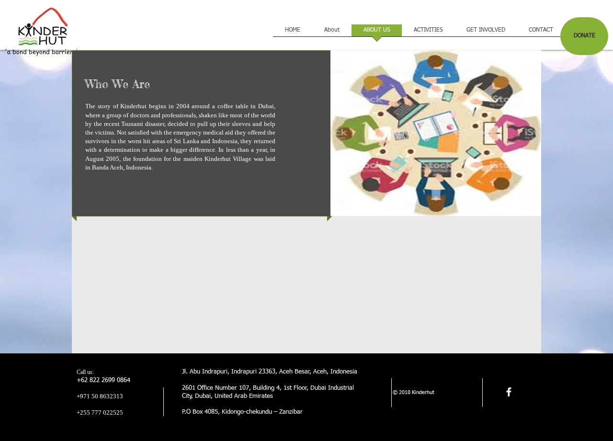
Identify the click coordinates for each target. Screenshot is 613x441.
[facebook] (509, 392)
